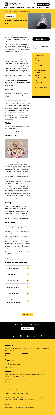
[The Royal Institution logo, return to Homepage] (14, 4)
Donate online (8, 379)
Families (37, 87)
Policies (25, 407)
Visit (37, 7)
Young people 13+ (43, 87)
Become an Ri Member (43, 4)
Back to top (26, 314)
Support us (41, 7)
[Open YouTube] (27, 336)
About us (48, 7)
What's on (6, 7)
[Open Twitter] (13, 336)
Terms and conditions (9, 407)
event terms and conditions (20, 103)
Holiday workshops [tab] (13, 287)
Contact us (7, 353)
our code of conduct (22, 105)
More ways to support (10, 382)
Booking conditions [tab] (13, 268)
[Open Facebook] (20, 336)
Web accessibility (19, 407)
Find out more (8, 367)
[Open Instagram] (34, 336)
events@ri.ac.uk (9, 119)
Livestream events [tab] (13, 281)
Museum (14, 393)
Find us (7, 393)
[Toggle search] (34, 4)
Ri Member (45, 46)
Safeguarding (31, 407)
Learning (12, 7)
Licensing (20, 393)
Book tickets (41, 39)
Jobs (23, 355)
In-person (37, 77)
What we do (25, 353)
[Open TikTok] (41, 336)
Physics (42, 82)
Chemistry (37, 82)
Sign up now (26, 329)
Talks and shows (39, 92)
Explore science (20, 7)
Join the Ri (25, 379)
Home (6, 11)
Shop (26, 393)
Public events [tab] (11, 274)
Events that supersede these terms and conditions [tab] (16, 301)
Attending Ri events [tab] (13, 293)
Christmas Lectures (29, 7)
